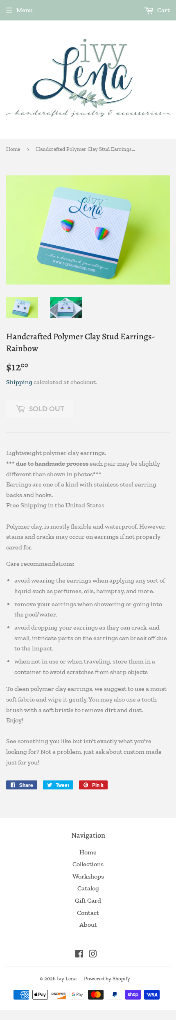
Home (13, 149)
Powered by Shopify (107, 978)
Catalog (88, 888)
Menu (24, 10)
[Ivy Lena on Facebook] (79, 955)
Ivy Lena (67, 978)
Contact (88, 913)
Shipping (19, 382)
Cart (163, 10)
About (88, 924)
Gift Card (88, 900)
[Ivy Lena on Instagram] (93, 955)
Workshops (88, 876)
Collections (88, 864)
